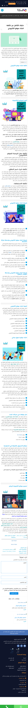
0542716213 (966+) (22, 684)
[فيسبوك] (2, 6)
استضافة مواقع (23, 666)
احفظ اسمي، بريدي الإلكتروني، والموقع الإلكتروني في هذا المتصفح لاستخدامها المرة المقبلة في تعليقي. (15, 589)
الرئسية (25, 15)
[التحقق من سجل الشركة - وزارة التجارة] (11, 650)
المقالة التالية (14, 541)
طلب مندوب (12, 660)
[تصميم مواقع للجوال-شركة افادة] (22, 602)
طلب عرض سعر (11, 658)
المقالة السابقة (14, 544)
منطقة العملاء (12, 3)
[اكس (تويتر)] (21, 646)
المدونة (21, 15)
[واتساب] (21, 706)
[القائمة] (2, 10)
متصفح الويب (8, 186)
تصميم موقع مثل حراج (20, 617)
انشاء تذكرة (24, 660)
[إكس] (4, 6)
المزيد (24, 609)
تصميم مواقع (11, 668)
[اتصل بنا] (7, 706)
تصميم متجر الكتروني (22, 668)
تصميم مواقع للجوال (21, 606)
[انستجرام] (18, 646)
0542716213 (7, 1)
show (25, 62)
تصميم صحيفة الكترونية (21, 670)
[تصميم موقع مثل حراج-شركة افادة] (22, 614)
